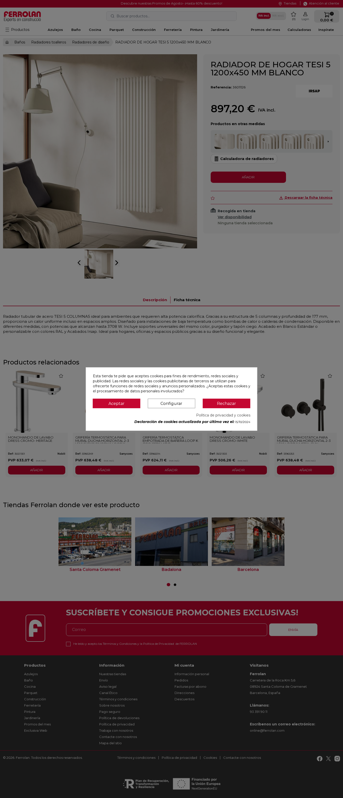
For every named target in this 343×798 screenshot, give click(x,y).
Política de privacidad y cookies (223, 415)
